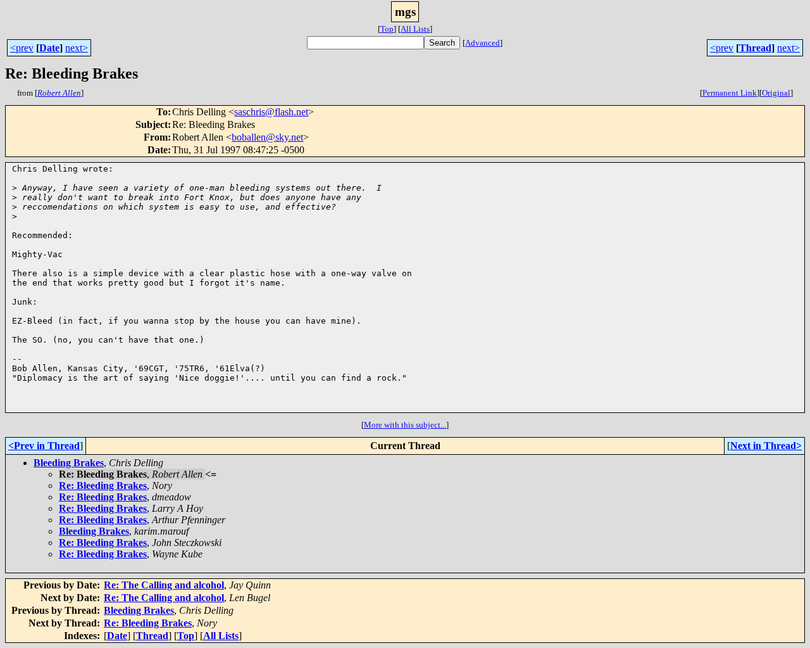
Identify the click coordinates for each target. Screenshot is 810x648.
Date (49, 47)
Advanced (482, 43)
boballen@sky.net (267, 137)
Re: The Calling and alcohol (164, 585)
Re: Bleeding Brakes (103, 485)
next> (76, 47)
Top (387, 29)
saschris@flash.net (271, 111)
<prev (22, 47)
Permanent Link (729, 93)
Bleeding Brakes (69, 462)
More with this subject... (405, 424)
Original (776, 93)
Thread (755, 47)
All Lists (415, 29)
